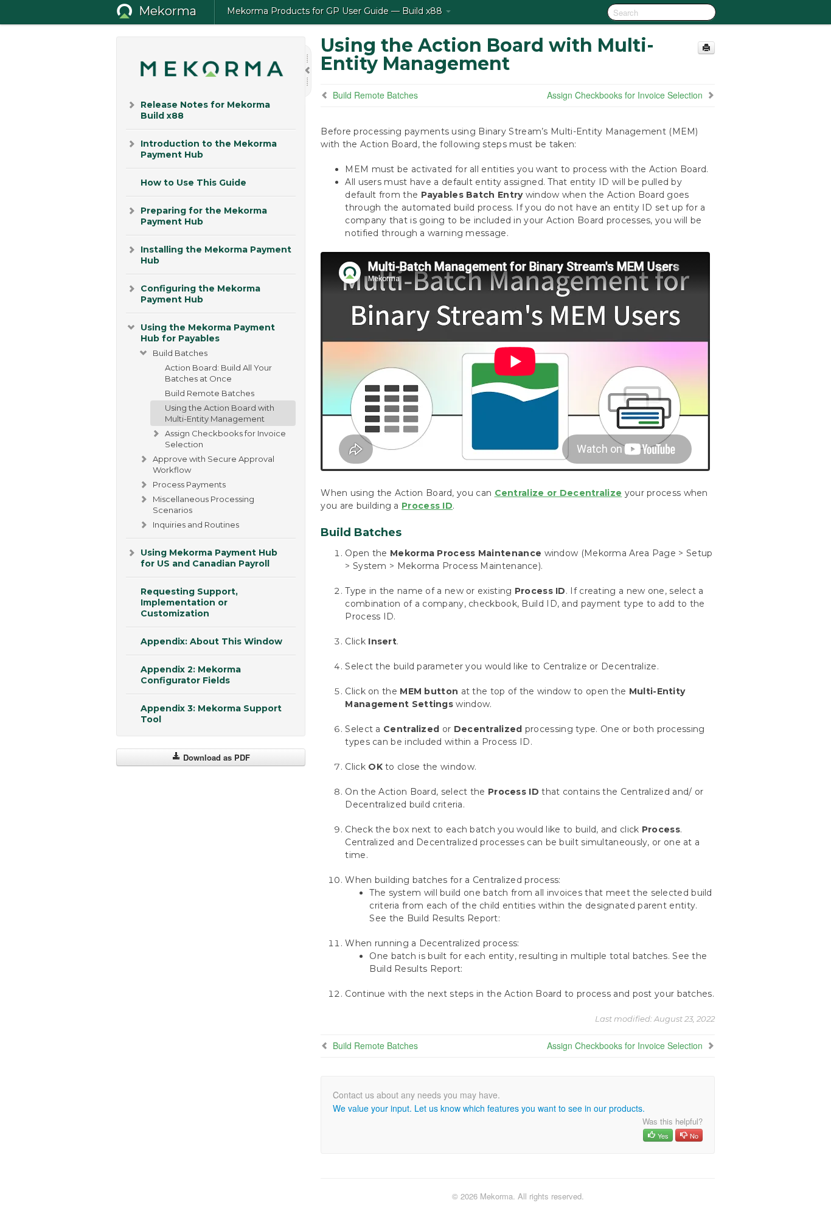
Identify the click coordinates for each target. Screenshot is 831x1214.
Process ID (427, 505)
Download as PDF (215, 757)
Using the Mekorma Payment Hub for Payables (208, 333)
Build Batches (180, 353)
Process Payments (189, 484)
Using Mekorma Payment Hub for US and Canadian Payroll (209, 558)
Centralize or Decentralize (558, 492)
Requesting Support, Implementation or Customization (189, 602)
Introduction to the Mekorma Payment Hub (209, 149)
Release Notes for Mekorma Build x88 (205, 110)
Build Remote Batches (209, 393)
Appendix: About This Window (211, 641)
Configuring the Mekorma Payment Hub (200, 294)
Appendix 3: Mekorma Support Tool (211, 714)
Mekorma (167, 11)
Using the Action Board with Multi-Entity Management (219, 413)
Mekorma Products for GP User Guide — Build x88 (336, 10)
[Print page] (706, 47)
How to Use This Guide (193, 182)
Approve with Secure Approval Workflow (213, 464)
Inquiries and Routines (196, 524)
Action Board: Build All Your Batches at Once (218, 373)
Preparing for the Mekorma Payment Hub (204, 216)
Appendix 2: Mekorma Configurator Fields (191, 675)
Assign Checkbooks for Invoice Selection (225, 438)
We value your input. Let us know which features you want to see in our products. (489, 1108)
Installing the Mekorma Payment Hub (216, 255)
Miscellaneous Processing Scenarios (203, 504)
